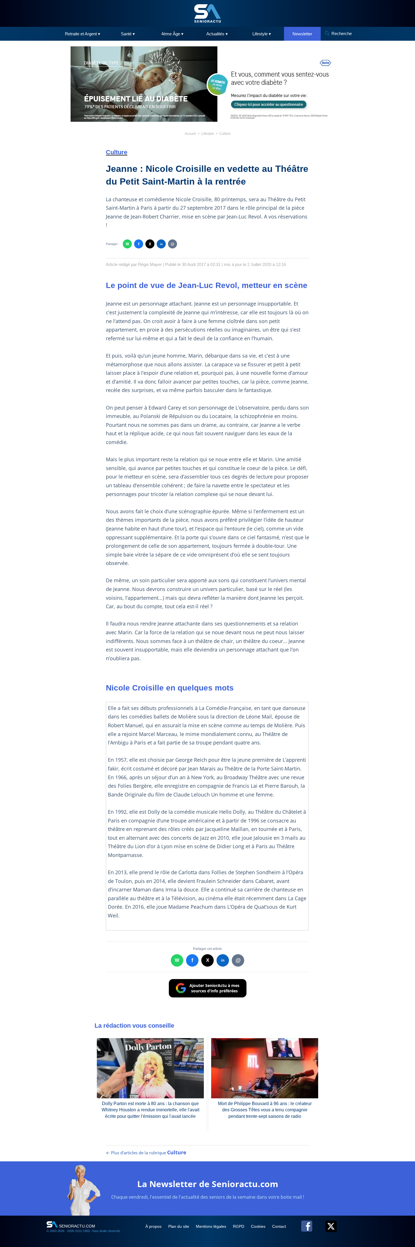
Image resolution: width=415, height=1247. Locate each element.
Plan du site (179, 1226)
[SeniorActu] (207, 13)
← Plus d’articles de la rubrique (146, 1152)
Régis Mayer (150, 264)
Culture (225, 134)
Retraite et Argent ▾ (82, 33)
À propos (154, 1226)
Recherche (341, 33)
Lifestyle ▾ (261, 33)
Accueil (190, 134)
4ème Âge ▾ (172, 33)
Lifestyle (207, 134)
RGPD (239, 1226)
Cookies (259, 1226)
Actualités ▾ (217, 33)
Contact (279, 1226)
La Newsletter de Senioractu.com (207, 1184)
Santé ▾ (128, 33)
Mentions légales (211, 1226)
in (161, 244)
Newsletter (302, 33)
